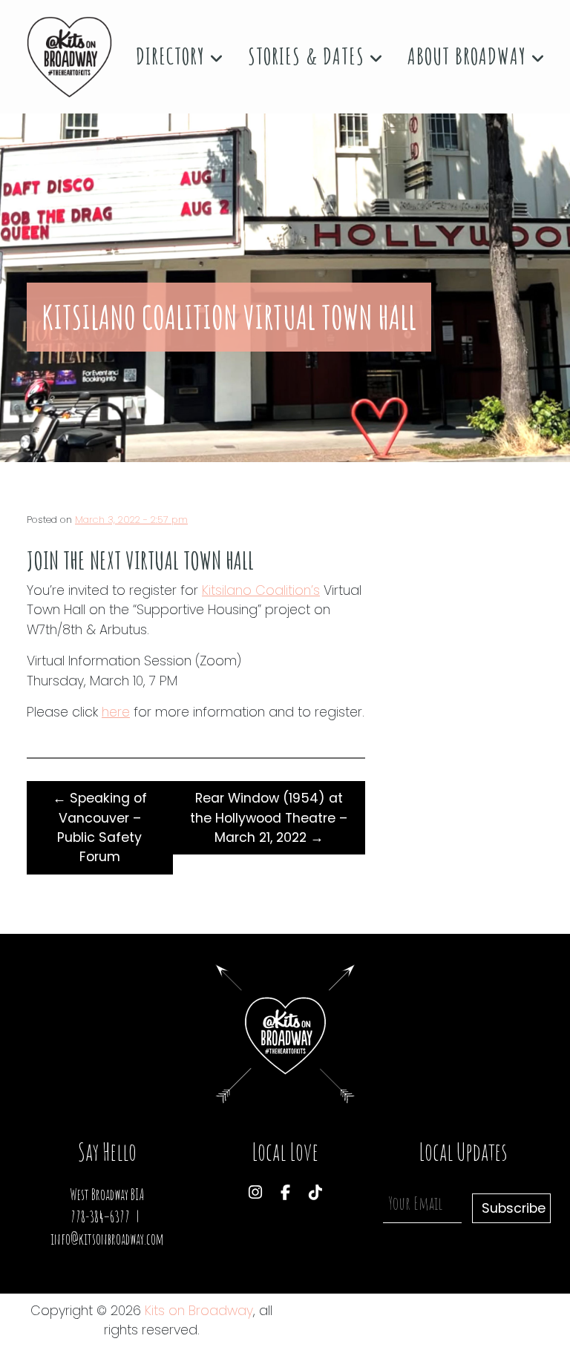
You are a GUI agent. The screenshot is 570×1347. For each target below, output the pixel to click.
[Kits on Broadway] (69, 57)
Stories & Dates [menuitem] (309, 56)
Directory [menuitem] (173, 56)
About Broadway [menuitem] (469, 56)
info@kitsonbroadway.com (107, 1239)
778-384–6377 (100, 1217)
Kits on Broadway (199, 1311)
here (116, 712)
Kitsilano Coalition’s (261, 590)
